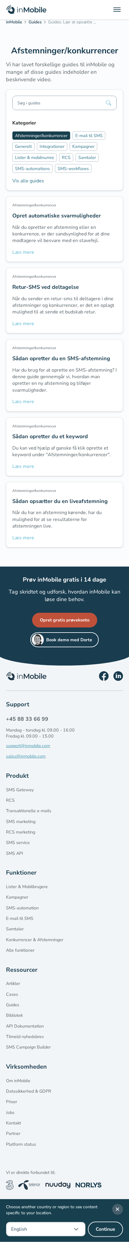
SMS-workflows (73, 169)
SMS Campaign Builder (28, 1047)
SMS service (18, 842)
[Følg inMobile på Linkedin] (118, 676)
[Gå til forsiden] (26, 9)
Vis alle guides (28, 181)
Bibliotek (14, 1015)
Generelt (23, 146)
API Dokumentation (25, 1026)
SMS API (14, 853)
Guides (12, 1005)
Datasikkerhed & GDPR (28, 1091)
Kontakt (13, 1123)
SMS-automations (32, 169)
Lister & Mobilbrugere (27, 887)
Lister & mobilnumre (34, 157)
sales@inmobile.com (26, 756)
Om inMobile (18, 1081)
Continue (105, 1229)
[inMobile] (16, 23)
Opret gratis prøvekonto (64, 620)
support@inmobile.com (28, 746)
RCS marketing (20, 832)
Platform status (21, 1144)
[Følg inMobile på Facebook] (104, 676)
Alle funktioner (20, 950)
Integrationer (52, 146)
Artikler (13, 983)
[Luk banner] (117, 1209)
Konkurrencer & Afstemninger (34, 940)
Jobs (10, 1112)
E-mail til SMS (89, 136)
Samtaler (87, 157)
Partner (13, 1133)
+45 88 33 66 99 (27, 719)
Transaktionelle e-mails (28, 811)
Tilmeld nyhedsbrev (25, 1037)
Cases (12, 994)
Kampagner (83, 146)
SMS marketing (20, 822)
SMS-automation (22, 908)
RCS (66, 157)
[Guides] (37, 23)
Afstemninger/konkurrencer (41, 136)
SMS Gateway (20, 790)
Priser (11, 1102)
